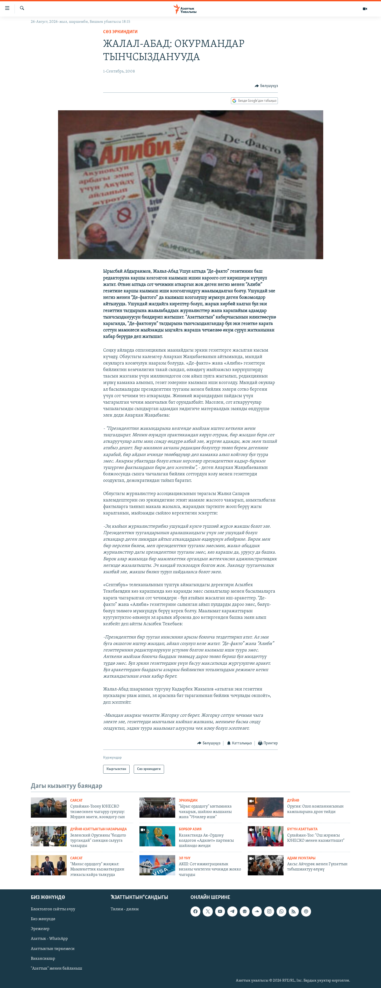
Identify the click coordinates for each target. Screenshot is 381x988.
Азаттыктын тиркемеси (53, 949)
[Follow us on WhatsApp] (281, 911)
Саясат (76, 801)
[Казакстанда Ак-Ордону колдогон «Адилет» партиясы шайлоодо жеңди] (157, 836)
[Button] (266, 86)
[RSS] (294, 911)
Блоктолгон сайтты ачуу (53, 909)
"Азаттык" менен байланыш (56, 969)
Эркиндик (188, 801)
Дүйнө (293, 801)
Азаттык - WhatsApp (49, 939)
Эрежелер (40, 929)
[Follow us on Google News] (245, 911)
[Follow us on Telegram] (232, 911)
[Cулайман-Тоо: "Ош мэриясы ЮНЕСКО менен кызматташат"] (266, 836)
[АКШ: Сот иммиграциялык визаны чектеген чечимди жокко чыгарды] (157, 865)
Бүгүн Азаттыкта (302, 829)
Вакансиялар (43, 959)
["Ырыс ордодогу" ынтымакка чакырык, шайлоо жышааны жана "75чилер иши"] (157, 807)
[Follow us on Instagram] (269, 911)
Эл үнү (184, 858)
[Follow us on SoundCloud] (257, 911)
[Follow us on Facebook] (195, 911)
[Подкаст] (306, 911)
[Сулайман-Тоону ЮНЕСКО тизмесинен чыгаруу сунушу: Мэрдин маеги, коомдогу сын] (49, 807)
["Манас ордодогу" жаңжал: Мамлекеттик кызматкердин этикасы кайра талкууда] (49, 865)
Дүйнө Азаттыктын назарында (98, 829)
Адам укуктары (301, 858)
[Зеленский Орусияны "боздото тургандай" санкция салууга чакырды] (49, 836)
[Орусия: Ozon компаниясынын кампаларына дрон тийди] (266, 807)
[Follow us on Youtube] (220, 911)
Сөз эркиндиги (120, 32)
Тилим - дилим (125, 909)
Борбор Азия (190, 829)
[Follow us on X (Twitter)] (208, 911)
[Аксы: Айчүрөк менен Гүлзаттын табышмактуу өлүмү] (266, 865)
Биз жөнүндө (43, 919)
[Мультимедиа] (365, 8)
